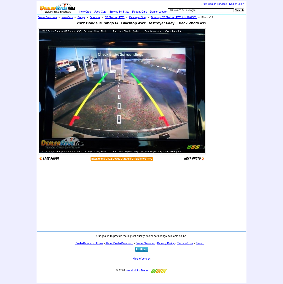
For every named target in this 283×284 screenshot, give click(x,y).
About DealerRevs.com (119, 243)
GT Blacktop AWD (115, 17)
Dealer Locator (158, 11)
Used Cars (100, 11)
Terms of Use (185, 243)
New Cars (85, 11)
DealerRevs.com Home (89, 243)
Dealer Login (236, 3)
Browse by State (119, 11)
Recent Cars (139, 11)
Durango (95, 17)
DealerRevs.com (47, 17)
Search (200, 243)
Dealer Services (145, 243)
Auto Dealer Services (214, 3)
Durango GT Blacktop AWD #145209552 (174, 17)
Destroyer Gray (137, 17)
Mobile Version (141, 258)
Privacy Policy (166, 243)
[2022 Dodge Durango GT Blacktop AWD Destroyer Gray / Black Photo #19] (194, 158)
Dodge (81, 17)
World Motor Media (137, 270)
